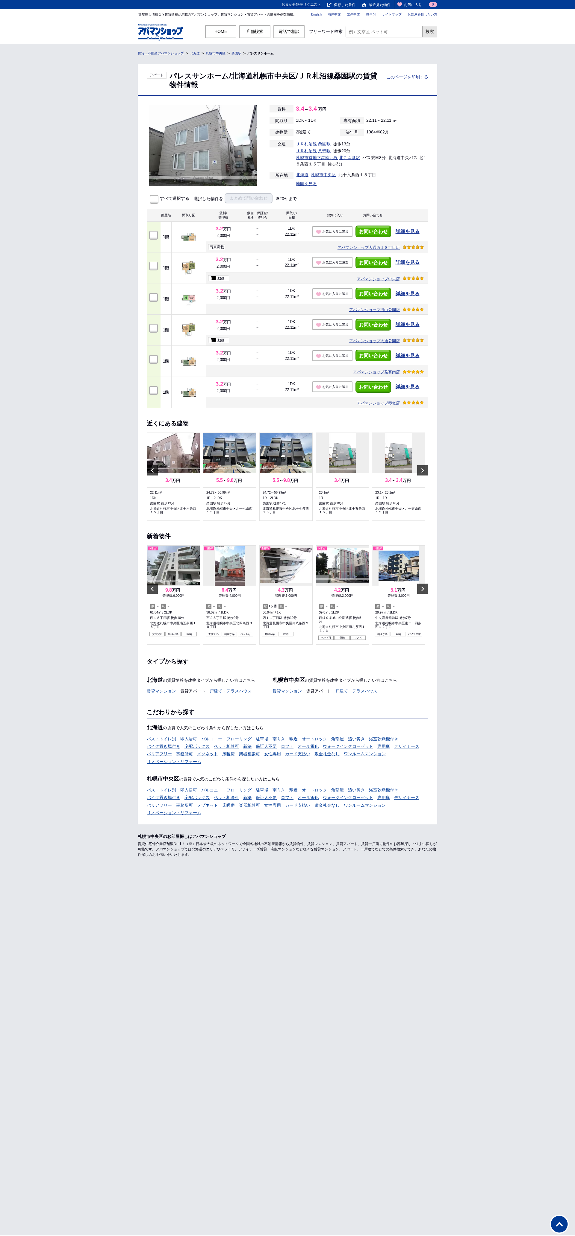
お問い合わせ (373, 231)
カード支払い (297, 753)
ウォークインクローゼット (348, 746)
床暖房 (228, 753)
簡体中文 (334, 14)
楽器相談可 (249, 753)
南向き (279, 738)
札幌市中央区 (216, 53)
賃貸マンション (161, 691)
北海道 (195, 53)
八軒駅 (324, 150)
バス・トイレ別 (161, 738)
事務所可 (184, 753)
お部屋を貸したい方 (422, 14)
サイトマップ (392, 14)
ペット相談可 (226, 746)
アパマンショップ (369, 247)
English (316, 14)
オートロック (314, 738)
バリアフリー (159, 753)
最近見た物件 (380, 5)
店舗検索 (254, 31)
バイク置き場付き (163, 746)
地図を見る (306, 183)
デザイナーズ (406, 746)
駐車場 (262, 738)
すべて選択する (174, 198)
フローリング (239, 738)
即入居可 (188, 738)
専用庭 (383, 746)
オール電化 (308, 746)
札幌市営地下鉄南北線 (317, 157)
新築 (247, 746)
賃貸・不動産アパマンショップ (161, 53)
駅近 (293, 738)
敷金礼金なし (327, 753)
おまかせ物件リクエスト (301, 4)
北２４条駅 (349, 157)
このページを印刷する (407, 76)
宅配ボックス (197, 746)
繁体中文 (353, 14)
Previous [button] (152, 470)
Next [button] (422, 470)
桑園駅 (236, 53)
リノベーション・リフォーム (174, 761)
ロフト (287, 746)
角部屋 (337, 738)
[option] (173, 477)
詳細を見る (408, 231)
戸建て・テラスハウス (231, 691)
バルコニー (211, 738)
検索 (430, 31)
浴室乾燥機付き (383, 738)
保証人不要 (266, 746)
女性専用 (272, 753)
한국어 (371, 14)
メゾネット (207, 753)
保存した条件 (344, 5)
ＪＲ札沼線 (306, 143)
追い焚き (356, 738)
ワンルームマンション (365, 753)
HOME (220, 31)
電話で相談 (289, 31)
